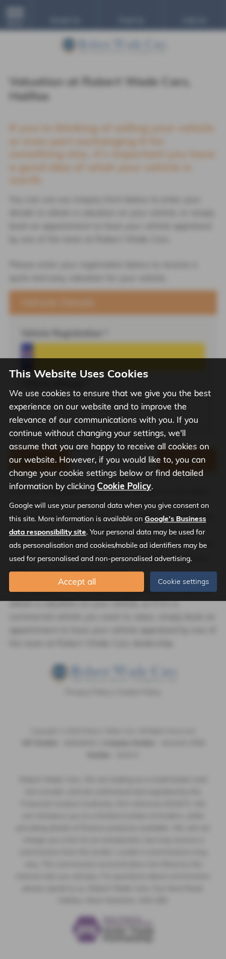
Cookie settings (183, 581)
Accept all (77, 581)
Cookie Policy (124, 486)
